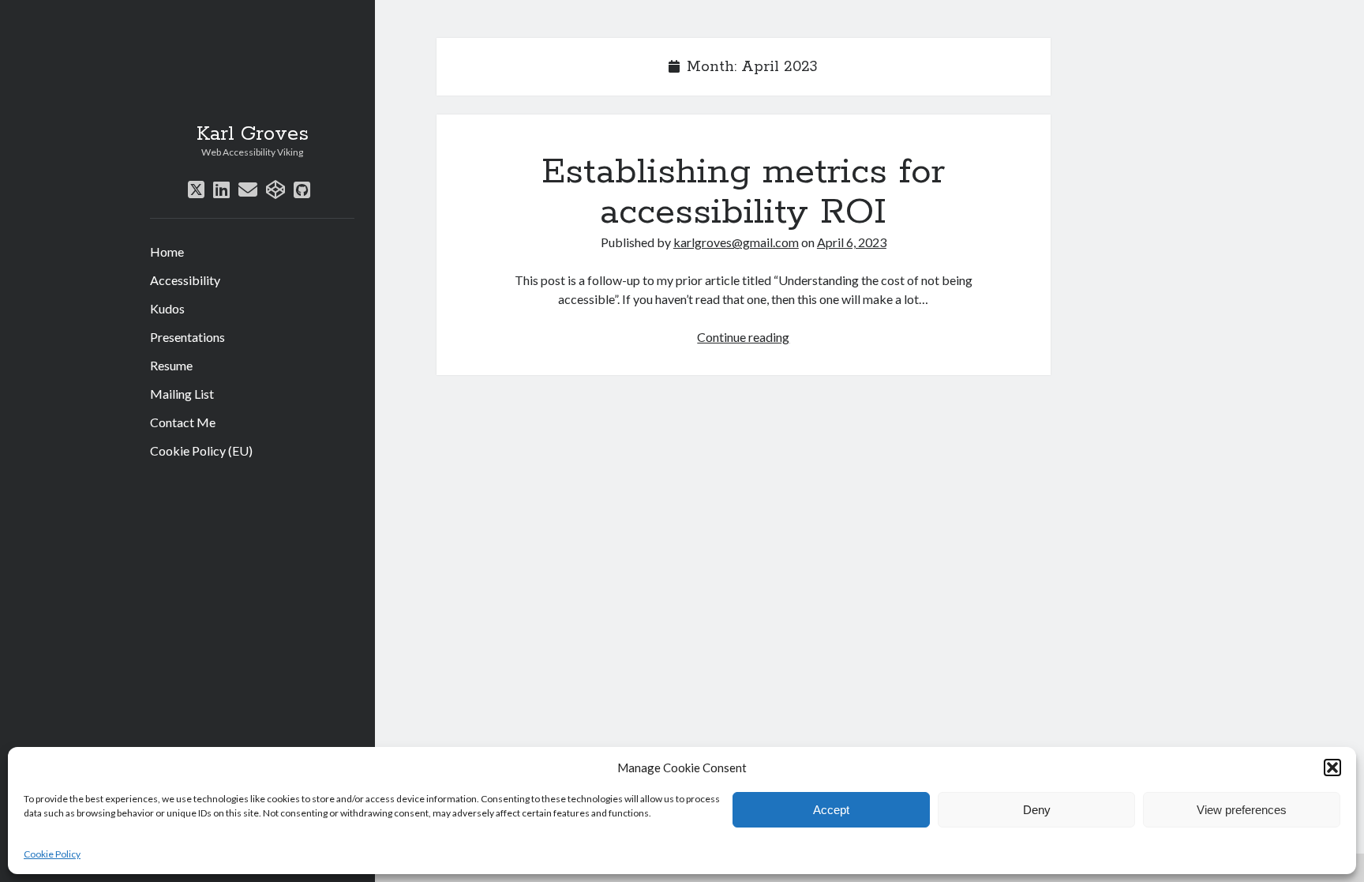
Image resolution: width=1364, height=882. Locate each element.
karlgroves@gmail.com (736, 242)
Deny (1037, 809)
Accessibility (185, 279)
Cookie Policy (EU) (201, 450)
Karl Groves (253, 134)
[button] (1332, 767)
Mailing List (182, 393)
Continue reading (743, 336)
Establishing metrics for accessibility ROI (743, 192)
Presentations (187, 336)
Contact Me (182, 422)
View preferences (1242, 809)
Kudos (167, 308)
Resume (171, 365)
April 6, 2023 (851, 242)
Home (167, 251)
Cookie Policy (52, 854)
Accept (831, 809)
